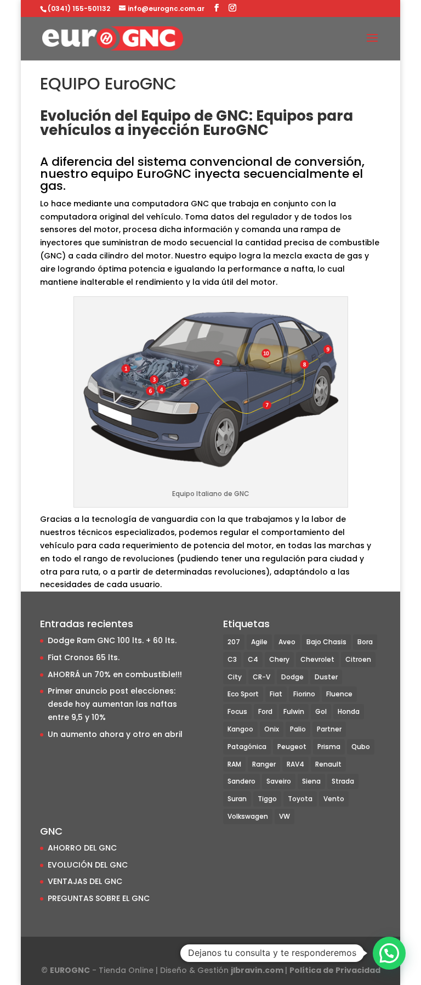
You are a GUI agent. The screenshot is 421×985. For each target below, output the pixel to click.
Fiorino (304, 694)
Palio (298, 729)
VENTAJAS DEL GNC (85, 881)
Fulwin (293, 711)
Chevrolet (317, 659)
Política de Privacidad (334, 970)
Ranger (264, 764)
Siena (311, 781)
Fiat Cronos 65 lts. (84, 657)
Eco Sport (243, 694)
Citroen (358, 659)
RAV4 (295, 764)
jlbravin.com (258, 970)
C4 (253, 659)
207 (233, 641)
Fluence (339, 694)
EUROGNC (70, 970)
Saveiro (278, 781)
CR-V (261, 677)
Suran (237, 798)
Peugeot (291, 746)
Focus (237, 711)
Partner (329, 729)
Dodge (292, 677)
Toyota (300, 798)
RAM (234, 764)
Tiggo (267, 798)
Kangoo (240, 729)
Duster (326, 677)
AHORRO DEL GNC (82, 847)
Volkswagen (247, 816)
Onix (271, 729)
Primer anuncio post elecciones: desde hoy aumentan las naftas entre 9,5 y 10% (112, 704)
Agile (259, 641)
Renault (328, 764)
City (234, 677)
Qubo (360, 746)
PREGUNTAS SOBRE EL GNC (99, 898)
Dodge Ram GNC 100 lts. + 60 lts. (112, 640)
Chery (279, 659)
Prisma (328, 746)
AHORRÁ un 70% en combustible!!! (115, 674)
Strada (343, 781)
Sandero (241, 781)
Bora (365, 641)
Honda (349, 711)
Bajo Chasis (326, 641)
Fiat (276, 694)
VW (284, 816)
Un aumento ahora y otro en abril (115, 734)
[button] (389, 953)
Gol (321, 711)
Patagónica (246, 746)
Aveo (286, 641)
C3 (232, 659)
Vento (333, 798)
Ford (265, 711)
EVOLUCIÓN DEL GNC (88, 864)
